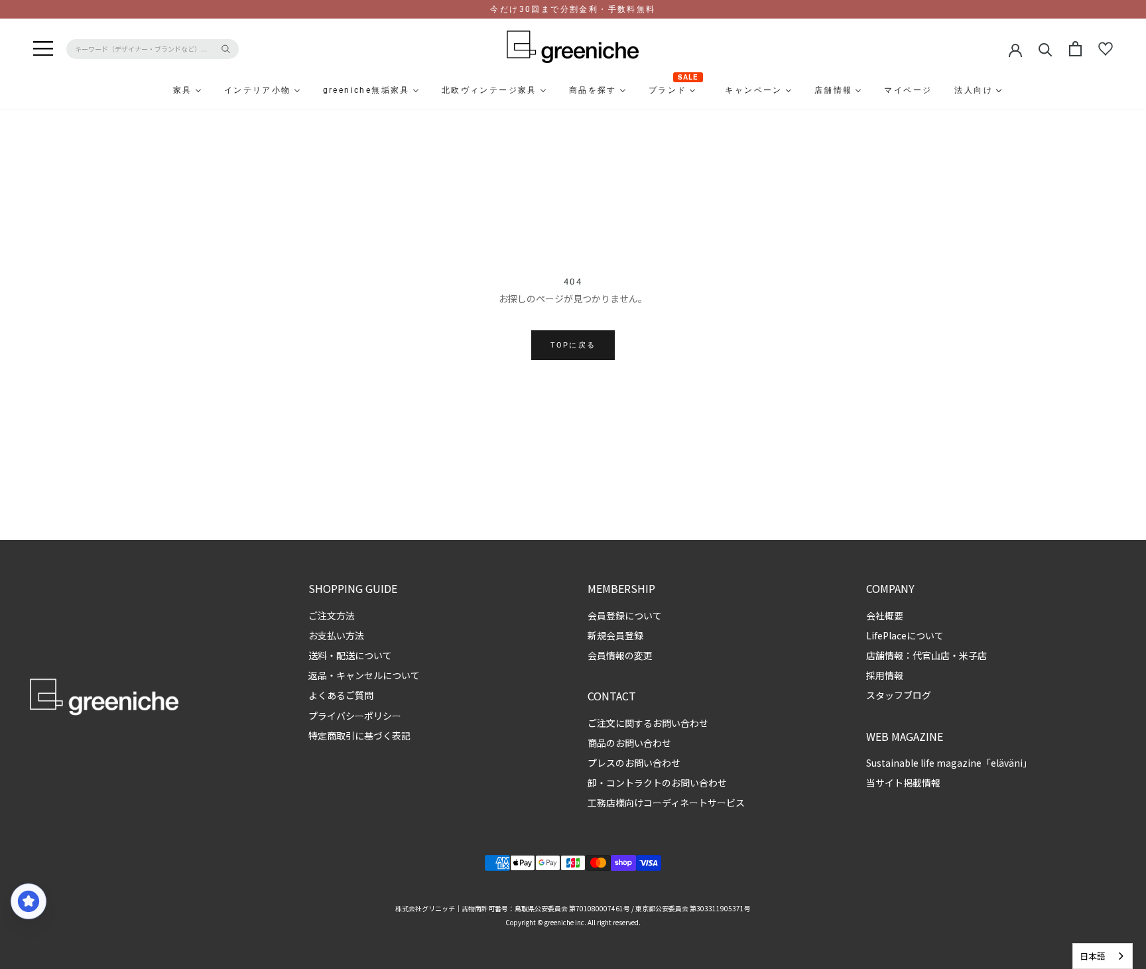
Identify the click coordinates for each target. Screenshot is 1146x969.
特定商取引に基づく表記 (359, 735)
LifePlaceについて (905, 635)
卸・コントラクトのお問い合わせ (657, 782)
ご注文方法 (331, 615)
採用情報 (884, 675)
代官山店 (931, 655)
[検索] (1045, 49)
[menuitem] (150, 90)
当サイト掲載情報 (903, 782)
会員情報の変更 (620, 655)
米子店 (973, 655)
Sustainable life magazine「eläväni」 (949, 762)
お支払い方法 (336, 635)
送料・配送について (350, 655)
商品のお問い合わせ (629, 742)
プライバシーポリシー (354, 715)
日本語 (1093, 956)
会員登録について (625, 615)
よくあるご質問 (340, 695)
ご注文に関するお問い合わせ (648, 723)
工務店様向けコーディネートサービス (666, 802)
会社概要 (884, 615)
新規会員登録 (615, 635)
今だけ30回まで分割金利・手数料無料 (572, 9)
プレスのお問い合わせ (634, 762)
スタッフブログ (898, 695)
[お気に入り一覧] (1105, 49)
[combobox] (1102, 956)
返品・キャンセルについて (364, 675)
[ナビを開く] (43, 49)
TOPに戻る (573, 345)
